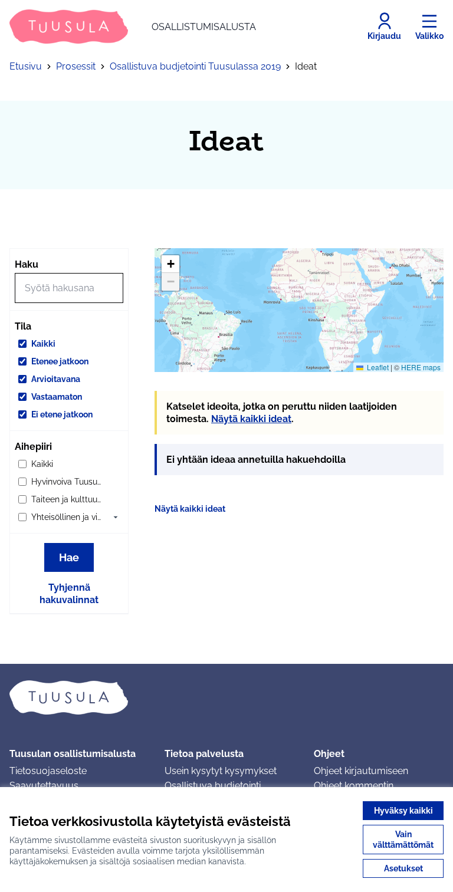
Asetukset (403, 868)
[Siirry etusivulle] (226, 697)
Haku (26, 264)
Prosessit (76, 66)
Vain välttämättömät (403, 840)
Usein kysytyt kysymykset (221, 770)
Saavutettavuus (43, 785)
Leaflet (377, 367)
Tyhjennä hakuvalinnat (69, 593)
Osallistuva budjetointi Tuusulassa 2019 (195, 66)
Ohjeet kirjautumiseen (361, 770)
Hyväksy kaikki (403, 810)
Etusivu (25, 66)
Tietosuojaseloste (48, 770)
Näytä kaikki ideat (251, 418)
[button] (115, 517)
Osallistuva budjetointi (213, 785)
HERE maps (421, 367)
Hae (69, 557)
